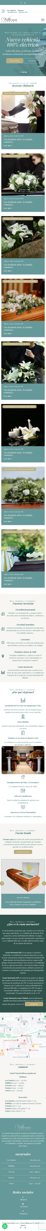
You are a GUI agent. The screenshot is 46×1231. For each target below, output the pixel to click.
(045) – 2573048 (16, 1090)
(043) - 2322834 (18, 1083)
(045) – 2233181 (17, 1088)
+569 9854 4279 (12, 12)
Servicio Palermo (23, 897)
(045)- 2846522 (34, 1172)
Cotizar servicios (23, 852)
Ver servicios (15, 60)
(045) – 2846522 (18, 1085)
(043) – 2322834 (21, 1080)
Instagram (23, 1213)
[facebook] (21, 3)
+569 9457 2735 (22, 12)
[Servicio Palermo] (23, 876)
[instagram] (25, 3)
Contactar (32, 60)
